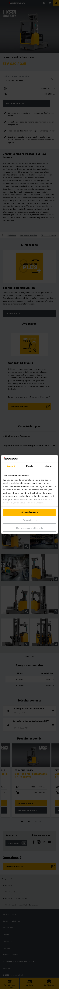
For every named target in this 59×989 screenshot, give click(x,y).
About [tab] (48, 466)
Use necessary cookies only (29, 528)
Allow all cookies (29, 512)
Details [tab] (29, 466)
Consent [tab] (10, 466)
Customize (28, 520)
